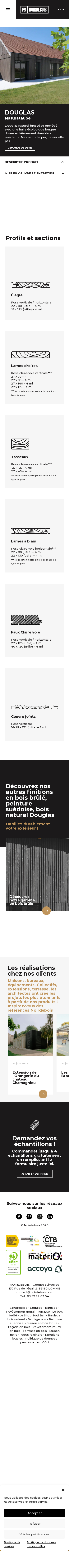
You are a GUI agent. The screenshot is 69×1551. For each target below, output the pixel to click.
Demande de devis (19, 147)
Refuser (34, 1523)
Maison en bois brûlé (42, 1323)
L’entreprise (18, 1307)
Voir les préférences (34, 1534)
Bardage (51, 1307)
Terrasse (43, 1311)
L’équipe (36, 1307)
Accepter (35, 1513)
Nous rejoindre (32, 1334)
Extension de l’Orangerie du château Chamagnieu (25, 1077)
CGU (45, 1342)
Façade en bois (19, 1327)
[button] (63, 1490)
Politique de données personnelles (38, 1340)
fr (59, 9)
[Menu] (7, 9)
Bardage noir (37, 1319)
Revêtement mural (20, 1311)
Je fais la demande (34, 1173)
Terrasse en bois (34, 1331)
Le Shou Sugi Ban (32, 1315)
